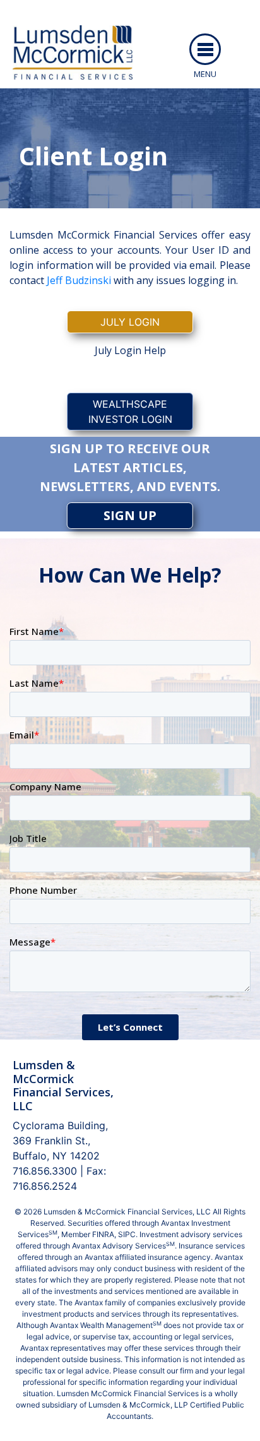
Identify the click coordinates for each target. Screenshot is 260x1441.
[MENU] (205, 49)
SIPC (127, 1234)
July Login (130, 322)
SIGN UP (130, 515)
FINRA (103, 1234)
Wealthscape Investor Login (130, 411)
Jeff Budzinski (79, 280)
